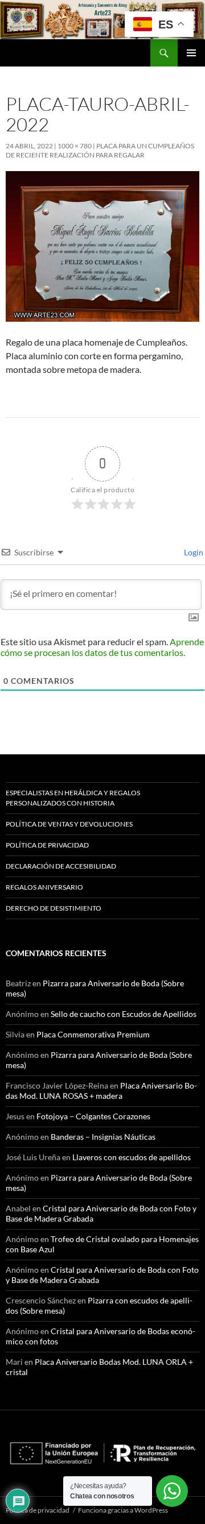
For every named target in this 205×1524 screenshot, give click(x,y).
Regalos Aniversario (44, 887)
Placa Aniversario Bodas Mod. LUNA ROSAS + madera (101, 1091)
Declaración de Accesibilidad (61, 866)
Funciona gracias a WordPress (123, 1510)
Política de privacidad (47, 845)
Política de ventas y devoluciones (69, 824)
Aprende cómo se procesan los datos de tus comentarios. (102, 647)
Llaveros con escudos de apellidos (131, 1157)
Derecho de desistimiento (53, 908)
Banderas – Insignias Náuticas (103, 1136)
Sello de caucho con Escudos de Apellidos (123, 1014)
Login (192, 552)
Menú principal (191, 53)
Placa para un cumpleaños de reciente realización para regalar (100, 150)
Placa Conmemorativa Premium (93, 1034)
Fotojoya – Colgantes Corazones (93, 1116)
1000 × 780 (75, 146)
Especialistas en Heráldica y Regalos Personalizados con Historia (73, 797)
